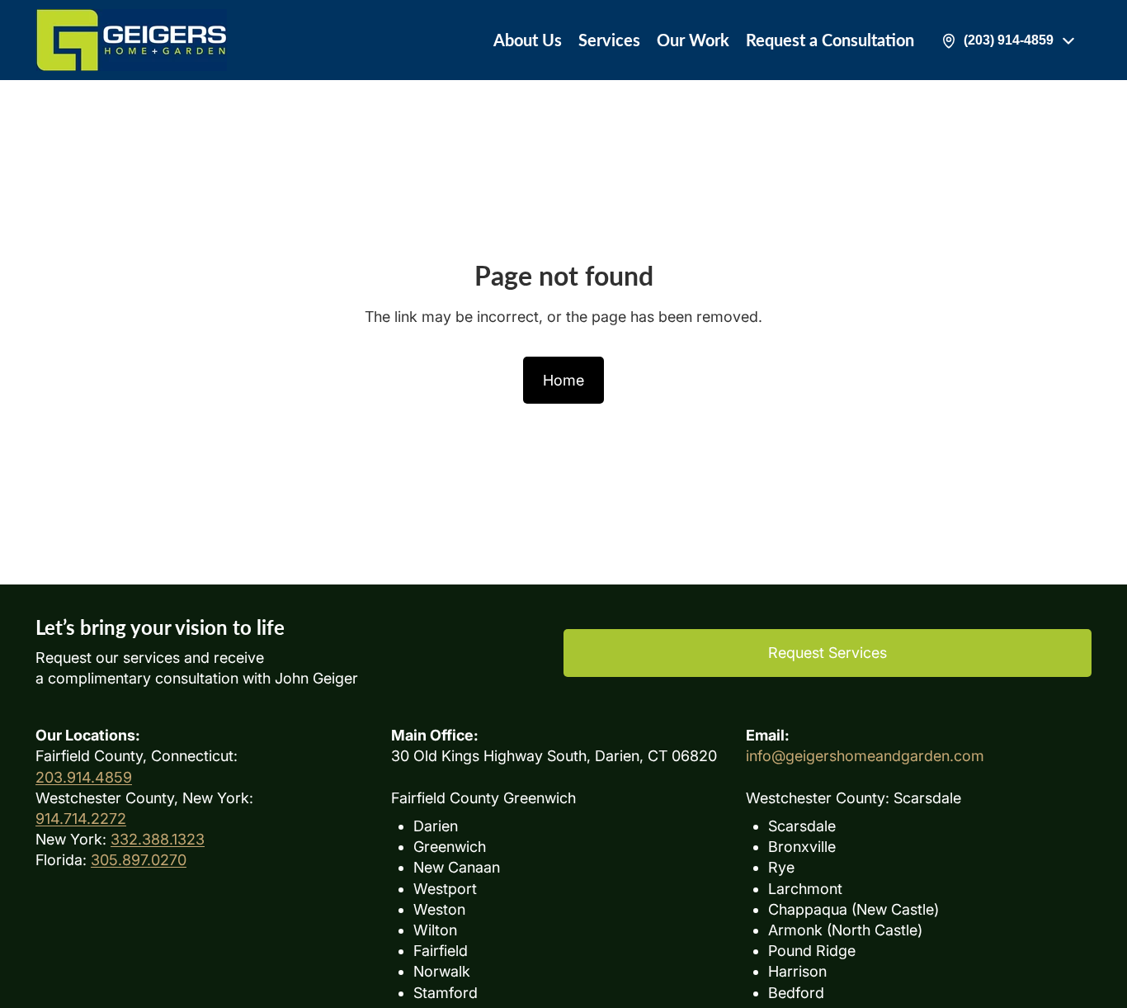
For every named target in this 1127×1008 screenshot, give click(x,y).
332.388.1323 (158, 839)
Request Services (827, 652)
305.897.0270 (138, 859)
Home (563, 380)
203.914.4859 (83, 777)
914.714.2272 (80, 818)
